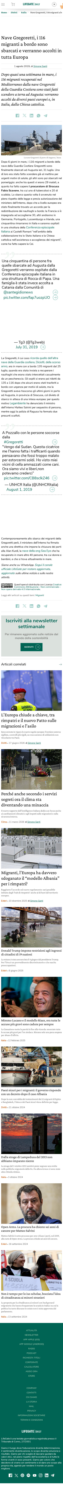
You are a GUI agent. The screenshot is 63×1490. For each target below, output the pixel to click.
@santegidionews (18, 292)
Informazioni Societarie (31, 1415)
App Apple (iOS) (31, 1339)
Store (17, 4)
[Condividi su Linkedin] (31, 115)
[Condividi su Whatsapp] (38, 115)
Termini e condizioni (31, 1420)
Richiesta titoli (31, 1357)
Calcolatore (31, 1366)
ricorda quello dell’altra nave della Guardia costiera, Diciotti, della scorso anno (30, 362)
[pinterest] (22, 1475)
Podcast (31, 1353)
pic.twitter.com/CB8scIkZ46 (26, 478)
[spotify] (28, 1475)
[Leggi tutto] (60, 664)
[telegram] (52, 1475)
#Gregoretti (13, 442)
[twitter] (16, 1475)
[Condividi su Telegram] (45, 115)
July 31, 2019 (27, 347)
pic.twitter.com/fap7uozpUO (27, 297)
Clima (4, 821)
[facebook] (10, 1475)
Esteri (4, 900)
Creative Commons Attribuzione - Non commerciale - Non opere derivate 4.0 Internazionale (31, 587)
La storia (31, 1401)
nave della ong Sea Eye (36, 551)
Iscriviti (29, 647)
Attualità (31, 1330)
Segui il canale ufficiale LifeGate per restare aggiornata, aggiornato (26, 569)
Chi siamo (31, 1397)
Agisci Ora (32, 1371)
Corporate (31, 1362)
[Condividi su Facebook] (17, 115)
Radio (31, 1348)
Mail (31, 1406)
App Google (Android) (31, 1344)
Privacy (31, 1410)
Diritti (4, 743)
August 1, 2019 (19, 489)
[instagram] (40, 1475)
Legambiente (17, 403)
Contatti (31, 1392)
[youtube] (34, 1475)
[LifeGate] (31, 4)
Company (31, 1388)
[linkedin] (46, 1475)
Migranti (39, 595)
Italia (3, 1040)
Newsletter (31, 1335)
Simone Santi (40, 66)
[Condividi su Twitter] (24, 115)
